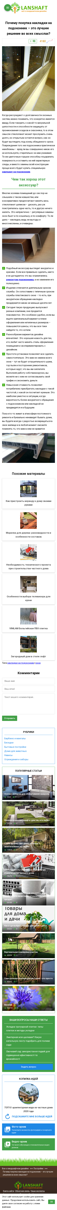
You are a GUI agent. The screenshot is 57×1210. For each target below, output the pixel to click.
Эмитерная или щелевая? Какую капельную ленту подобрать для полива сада (28, 1041)
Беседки (8, 742)
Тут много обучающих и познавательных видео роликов (30, 1144)
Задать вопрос (28, 1067)
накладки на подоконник (20, 663)
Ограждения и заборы (16, 759)
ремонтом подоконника (20, 279)
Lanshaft (28, 1185)
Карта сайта (8, 1191)
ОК (51, 1202)
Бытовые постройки (15, 746)
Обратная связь (22, 1191)
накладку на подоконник (16, 171)
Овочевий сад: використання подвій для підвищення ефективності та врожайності (28, 1055)
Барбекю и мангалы (15, 738)
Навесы (8, 755)
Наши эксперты (38, 1191)
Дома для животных (15, 751)
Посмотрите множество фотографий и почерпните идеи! (32, 1129)
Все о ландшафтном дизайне (28, 7)
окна (38, 663)
